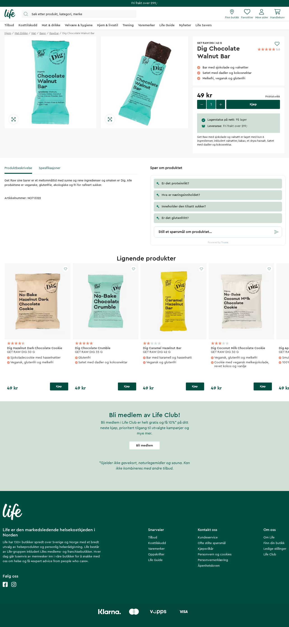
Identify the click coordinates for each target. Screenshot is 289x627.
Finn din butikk (273, 543)
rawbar (54, 33)
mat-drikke (21, 33)
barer (43, 33)
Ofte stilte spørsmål (212, 543)
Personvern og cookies (214, 554)
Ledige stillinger (274, 548)
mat (33, 33)
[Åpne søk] (79, 14)
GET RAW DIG (205, 43)
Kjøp (59, 386)
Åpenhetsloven (209, 565)
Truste (224, 242)
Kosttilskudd (157, 543)
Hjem (8, 33)
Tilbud (152, 537)
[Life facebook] (5, 589)
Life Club (269, 554)
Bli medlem (144, 445)
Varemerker (156, 548)
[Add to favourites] (277, 44)
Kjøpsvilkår (205, 548)
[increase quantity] (220, 104)
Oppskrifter (156, 554)
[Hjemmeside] (10, 14)
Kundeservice (208, 537)
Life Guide (155, 560)
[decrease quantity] (201, 104)
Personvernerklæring (213, 560)
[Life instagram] (13, 589)
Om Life (269, 537)
